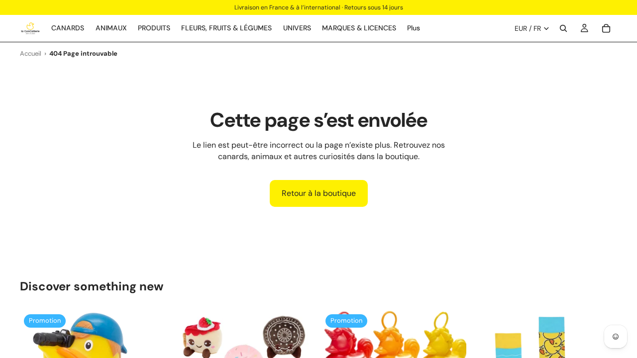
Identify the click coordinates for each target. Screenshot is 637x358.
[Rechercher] (563, 28)
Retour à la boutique (319, 193)
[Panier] (606, 28)
